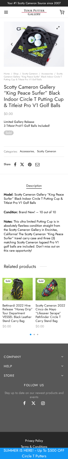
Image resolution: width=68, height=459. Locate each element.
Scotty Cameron (30, 73)
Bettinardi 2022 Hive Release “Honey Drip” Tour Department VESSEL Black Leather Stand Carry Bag (17, 313)
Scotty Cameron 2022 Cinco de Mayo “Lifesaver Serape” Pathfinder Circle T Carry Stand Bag (50, 313)
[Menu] (6, 12)
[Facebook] (15, 164)
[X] (22, 164)
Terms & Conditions (34, 446)
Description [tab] (34, 185)
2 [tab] (34, 334)
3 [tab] (37, 334)
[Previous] (7, 298)
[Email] (37, 164)
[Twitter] (33, 403)
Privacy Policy (34, 440)
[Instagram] (43, 403)
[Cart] (62, 12)
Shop (16, 73)
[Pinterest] (29, 164)
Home (7, 73)
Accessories (47, 73)
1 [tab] (30, 334)
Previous (11, 44)
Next (56, 44)
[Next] (60, 298)
